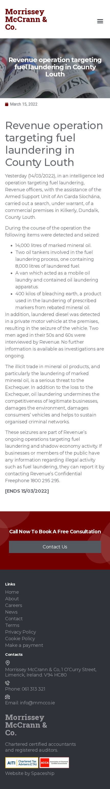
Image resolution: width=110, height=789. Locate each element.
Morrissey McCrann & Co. (26, 19)
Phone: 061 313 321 (25, 689)
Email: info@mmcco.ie (30, 703)
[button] (100, 21)
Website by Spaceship (29, 773)
